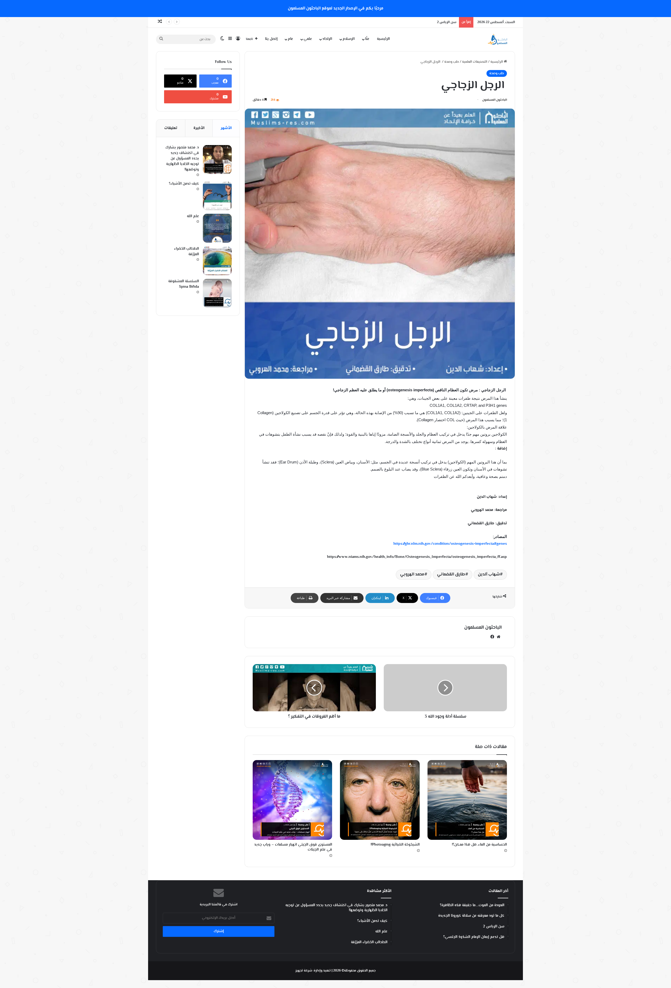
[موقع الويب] (498, 637)
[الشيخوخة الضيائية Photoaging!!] (379, 800)
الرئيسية (383, 39)
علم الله (193, 216)
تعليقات (170, 128)
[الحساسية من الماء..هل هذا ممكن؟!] (467, 800)
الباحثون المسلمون (494, 100)
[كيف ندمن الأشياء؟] (217, 195)
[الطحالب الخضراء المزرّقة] (217, 260)
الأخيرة (198, 128)
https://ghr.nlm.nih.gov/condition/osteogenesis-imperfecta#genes (450, 544)
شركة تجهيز (303, 970)
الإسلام (349, 39)
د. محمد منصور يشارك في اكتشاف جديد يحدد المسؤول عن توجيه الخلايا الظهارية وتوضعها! (182, 159)
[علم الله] (217, 228)
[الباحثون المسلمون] (497, 39)
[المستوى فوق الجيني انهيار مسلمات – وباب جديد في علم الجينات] (292, 800)
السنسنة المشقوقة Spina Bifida (183, 284)
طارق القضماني (451, 574)
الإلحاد (327, 39)
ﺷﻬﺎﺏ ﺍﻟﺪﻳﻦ (489, 574)
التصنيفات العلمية (474, 62)
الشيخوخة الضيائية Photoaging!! (395, 845)
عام (290, 39)
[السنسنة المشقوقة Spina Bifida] (217, 293)
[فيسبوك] (492, 637)
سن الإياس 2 (446, 22)
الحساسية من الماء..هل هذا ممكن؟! (479, 845)
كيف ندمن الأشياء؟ (184, 184)
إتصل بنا (271, 39)
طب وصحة (451, 62)
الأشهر (226, 128)
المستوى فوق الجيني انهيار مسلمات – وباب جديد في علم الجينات (293, 847)
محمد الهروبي (412, 574)
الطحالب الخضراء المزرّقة (186, 251)
